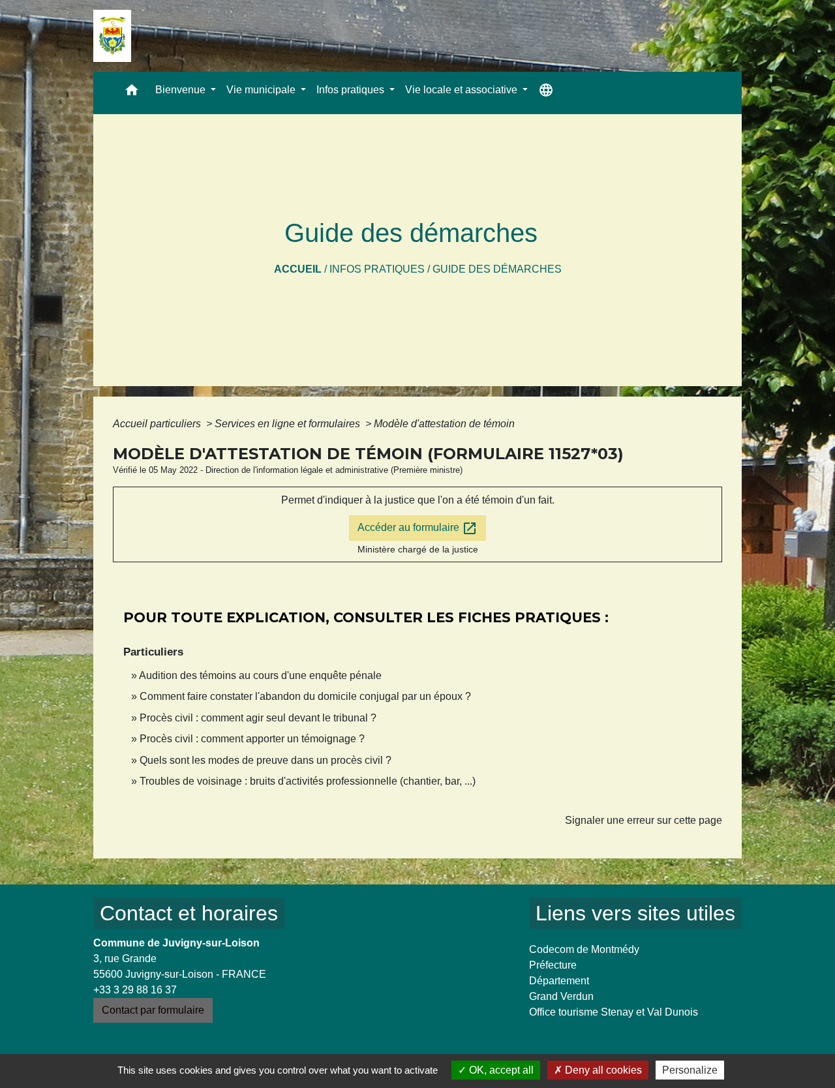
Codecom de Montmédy (584, 949)
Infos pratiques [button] (351, 89)
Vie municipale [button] (262, 89)
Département (559, 980)
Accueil (298, 269)
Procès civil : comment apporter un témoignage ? (252, 738)
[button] (132, 93)
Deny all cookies (602, 1070)
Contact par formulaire (153, 1010)
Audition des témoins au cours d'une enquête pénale (260, 675)
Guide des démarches (497, 269)
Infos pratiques (377, 269)
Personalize (690, 1070)
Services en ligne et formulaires (289, 423)
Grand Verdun (561, 996)
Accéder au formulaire (417, 528)
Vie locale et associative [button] (462, 89)
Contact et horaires (189, 913)
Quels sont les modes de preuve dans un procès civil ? (265, 760)
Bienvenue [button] (181, 89)
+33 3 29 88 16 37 (135, 989)
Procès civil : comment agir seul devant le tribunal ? (258, 717)
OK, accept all (500, 1070)
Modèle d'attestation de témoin (444, 423)
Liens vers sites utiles (635, 913)
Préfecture (553, 965)
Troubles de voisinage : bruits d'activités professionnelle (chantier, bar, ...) (308, 781)
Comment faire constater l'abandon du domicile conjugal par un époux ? (305, 696)
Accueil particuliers (158, 423)
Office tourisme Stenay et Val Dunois (613, 1012)
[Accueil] (112, 36)
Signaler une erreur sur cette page (643, 820)
